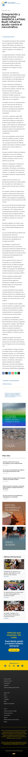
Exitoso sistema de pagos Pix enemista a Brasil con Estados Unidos (14, 478)
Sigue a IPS (6, 692)
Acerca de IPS (7, 679)
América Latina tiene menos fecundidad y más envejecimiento (12, 462)
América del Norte (8, 713)
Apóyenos (6, 685)
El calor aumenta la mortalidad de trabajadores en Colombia (12, 496)
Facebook (6, 699)
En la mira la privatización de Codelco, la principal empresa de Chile (13, 470)
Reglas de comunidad (9, 703)
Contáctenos (7, 683)
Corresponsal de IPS (8, 37)
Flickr (5, 701)
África (5, 708)
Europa (5, 717)
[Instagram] (14, 666)
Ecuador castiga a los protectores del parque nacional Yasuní (12, 614)
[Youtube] (18, 666)
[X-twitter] (10, 666)
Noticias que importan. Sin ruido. (14, 635)
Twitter (5, 697)
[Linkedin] (22, 666)
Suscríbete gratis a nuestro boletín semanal (14, 643)
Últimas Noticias (14, 380)
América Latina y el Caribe (10, 711)
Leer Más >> (6, 465)
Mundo (5, 721)
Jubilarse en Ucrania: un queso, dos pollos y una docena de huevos (12, 573)
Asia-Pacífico (7, 715)
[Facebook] (5, 666)
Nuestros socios (8, 681)
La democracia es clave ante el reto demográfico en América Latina (13, 594)
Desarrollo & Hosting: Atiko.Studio (14, 750)
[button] (3, 373)
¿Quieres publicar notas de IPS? (11, 687)
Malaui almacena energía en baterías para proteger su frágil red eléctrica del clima (13, 487)
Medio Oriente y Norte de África (11, 719)
